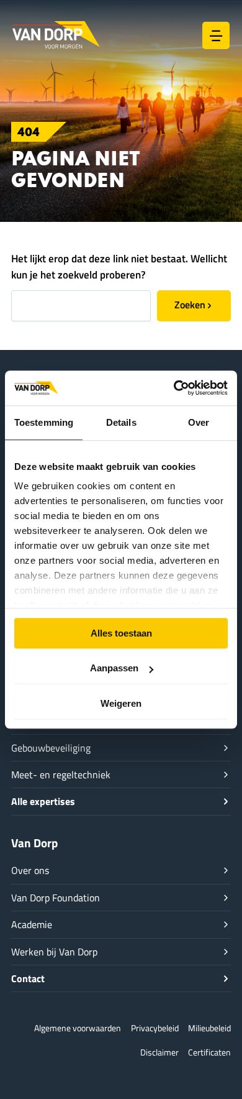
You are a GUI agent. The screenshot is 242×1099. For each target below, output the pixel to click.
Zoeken (189, 304)
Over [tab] (198, 422)
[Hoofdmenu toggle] (216, 35)
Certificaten (209, 1052)
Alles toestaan (121, 633)
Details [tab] (121, 422)
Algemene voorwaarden (77, 1027)
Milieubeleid (209, 1027)
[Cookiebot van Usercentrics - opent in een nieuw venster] (174, 388)
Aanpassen (114, 668)
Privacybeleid (155, 1027)
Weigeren (121, 703)
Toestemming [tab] (43, 422)
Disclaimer (159, 1052)
